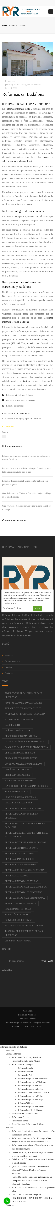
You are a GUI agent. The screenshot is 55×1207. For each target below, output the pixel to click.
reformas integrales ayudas (21, 881)
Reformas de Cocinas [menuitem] (20, 1117)
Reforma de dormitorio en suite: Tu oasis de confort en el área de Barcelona (26, 458)
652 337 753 (18, 343)
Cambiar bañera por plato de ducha (25, 742)
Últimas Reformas (12, 661)
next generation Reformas (20, 797)
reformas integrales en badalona (25, 898)
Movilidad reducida (16, 792)
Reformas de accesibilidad (20, 864)
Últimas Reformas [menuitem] (13, 1054)
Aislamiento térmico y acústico (23, 708)
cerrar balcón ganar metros (22, 758)
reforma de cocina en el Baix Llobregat (21, 816)
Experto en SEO (36, 1026)
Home (4, 26)
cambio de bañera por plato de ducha (26, 747)
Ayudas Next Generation (19, 719)
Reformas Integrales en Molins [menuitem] (30, 1096)
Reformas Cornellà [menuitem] (25, 1068)
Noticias (8, 667)
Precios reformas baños (18, 803)
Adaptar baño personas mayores (23, 703)
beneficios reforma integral (21, 736)
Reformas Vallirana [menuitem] (25, 1103)
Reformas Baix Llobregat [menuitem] (22, 1064)
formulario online (38, 339)
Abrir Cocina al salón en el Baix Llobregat (23, 695)
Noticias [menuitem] (9, 1128)
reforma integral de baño (20, 853)
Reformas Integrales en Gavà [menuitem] (30, 1085)
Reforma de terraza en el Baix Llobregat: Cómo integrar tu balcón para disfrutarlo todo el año (26, 470)
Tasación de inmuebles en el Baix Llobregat (24, 933)
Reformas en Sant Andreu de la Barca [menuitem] (33, 1092)
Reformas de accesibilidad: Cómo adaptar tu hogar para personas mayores (25, 483)
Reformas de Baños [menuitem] (20, 1121)
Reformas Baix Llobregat (19, 859)
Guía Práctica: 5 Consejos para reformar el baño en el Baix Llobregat (26, 508)
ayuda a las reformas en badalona (25, 714)
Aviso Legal (28, 1011)
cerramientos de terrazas (20, 753)
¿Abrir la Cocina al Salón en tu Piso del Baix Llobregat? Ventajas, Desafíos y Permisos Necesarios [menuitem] (30, 1170)
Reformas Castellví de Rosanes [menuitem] (30, 1110)
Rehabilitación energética (20, 903)
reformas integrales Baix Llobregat (26, 887)
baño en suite (13, 725)
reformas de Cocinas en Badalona (24, 870)
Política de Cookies (27, 1019)
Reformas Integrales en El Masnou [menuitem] (26, 1061)
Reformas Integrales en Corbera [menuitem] (31, 1106)
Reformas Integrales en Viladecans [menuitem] (32, 1082)
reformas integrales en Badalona (34, 619)
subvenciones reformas (18, 920)
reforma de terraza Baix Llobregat (25, 842)
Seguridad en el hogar (18, 909)
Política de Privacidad (27, 1015)
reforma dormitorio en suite (21, 848)
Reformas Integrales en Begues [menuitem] (30, 1089)
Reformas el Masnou (16, 876)
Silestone (26, 381)
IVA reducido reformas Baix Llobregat (27, 786)
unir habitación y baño (18, 941)
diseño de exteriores (17, 769)
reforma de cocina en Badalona (23, 808)
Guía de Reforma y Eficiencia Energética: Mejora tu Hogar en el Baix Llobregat (26, 495)
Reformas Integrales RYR (18, 109)
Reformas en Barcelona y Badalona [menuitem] (26, 1057)
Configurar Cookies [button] (12, 608)
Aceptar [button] (37, 608)
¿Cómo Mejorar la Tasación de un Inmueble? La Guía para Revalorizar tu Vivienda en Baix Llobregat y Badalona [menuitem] (32, 1180)
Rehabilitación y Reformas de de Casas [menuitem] (28, 1124)
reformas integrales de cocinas (23, 892)
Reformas (9, 655)
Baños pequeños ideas (17, 730)
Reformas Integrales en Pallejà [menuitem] (30, 1100)
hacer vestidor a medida (19, 780)
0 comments (10, 81)
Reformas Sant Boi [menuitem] (25, 1071)
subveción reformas (16, 915)
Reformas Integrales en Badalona (27, 84)
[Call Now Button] (7, 1201)
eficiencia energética (17, 775)
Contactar (9, 673)
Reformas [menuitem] (10, 1050)
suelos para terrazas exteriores (24, 926)
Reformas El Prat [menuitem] (25, 1075)
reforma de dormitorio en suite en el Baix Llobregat (26, 835)
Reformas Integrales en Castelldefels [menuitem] (33, 1078)
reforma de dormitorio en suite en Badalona (25, 825)
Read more (8, 426)
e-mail (30, 343)
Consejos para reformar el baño (23, 764)
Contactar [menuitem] (10, 1205)
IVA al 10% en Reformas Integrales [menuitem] (26, 1194)
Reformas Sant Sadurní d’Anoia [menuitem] (25, 1114)
